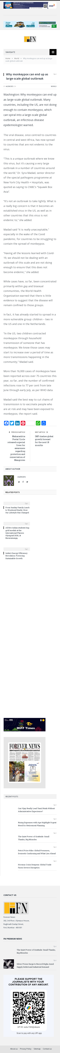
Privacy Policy (25, 1048)
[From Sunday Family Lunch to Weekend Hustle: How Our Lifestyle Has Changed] (16, 502)
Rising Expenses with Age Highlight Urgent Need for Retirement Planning (37, 824)
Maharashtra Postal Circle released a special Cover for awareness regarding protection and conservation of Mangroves (16, 448)
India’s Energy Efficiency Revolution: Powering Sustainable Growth (16, 555)
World (54, 86)
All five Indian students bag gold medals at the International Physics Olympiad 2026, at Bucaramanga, (17, 532)
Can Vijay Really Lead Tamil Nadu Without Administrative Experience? (36, 810)
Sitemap (37, 1048)
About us (14, 1048)
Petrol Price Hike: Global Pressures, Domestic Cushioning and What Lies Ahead (37, 852)
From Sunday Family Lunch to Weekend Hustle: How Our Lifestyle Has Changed (17, 510)
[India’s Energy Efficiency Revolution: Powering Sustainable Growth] (16, 547)
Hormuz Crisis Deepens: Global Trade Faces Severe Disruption (34, 866)
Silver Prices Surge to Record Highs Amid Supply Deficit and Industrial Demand (35, 965)
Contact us (47, 1048)
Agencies (9, 86)
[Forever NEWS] (30, 38)
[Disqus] (30, 600)
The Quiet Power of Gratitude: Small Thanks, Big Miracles (33, 838)
